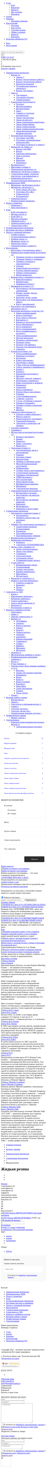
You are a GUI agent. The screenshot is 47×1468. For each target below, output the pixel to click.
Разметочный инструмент (28, 268)
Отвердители (22, 194)
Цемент (19, 590)
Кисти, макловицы (25, 304)
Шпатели (21, 446)
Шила (19, 408)
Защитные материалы (26, 154)
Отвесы (19, 266)
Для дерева (21, 95)
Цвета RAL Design (9, 1024)
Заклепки (21, 637)
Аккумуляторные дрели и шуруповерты (27, 451)
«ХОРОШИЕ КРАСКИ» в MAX (14, 877)
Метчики (20, 376)
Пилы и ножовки (24, 390)
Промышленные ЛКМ (15, 1294)
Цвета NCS (6, 1055)
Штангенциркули (24, 275)
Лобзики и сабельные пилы (28, 461)
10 (42, 738)
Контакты (15, 14)
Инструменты (12, 1308)
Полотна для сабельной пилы (29, 347)
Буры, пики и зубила (26, 318)
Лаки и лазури (23, 156)
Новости (14, 10)
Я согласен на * (22, 1276)
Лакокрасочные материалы (17, 1292)
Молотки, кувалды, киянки (28, 378)
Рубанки (20, 394)
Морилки (20, 160)
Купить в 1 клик (8, 1227)
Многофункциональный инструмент (26, 465)
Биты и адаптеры (24, 315)
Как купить (16, 28)
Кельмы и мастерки (25, 437)
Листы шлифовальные (26, 354)
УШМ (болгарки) (24, 477)
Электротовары (12, 1321)
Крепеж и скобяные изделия (18, 1314)
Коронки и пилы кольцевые (29, 322)
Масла (19, 158)
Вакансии (15, 7)
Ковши (19, 439)
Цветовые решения (19, 21)
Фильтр (4, 1184)
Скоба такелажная (24, 688)
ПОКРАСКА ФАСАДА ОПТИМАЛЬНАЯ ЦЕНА (22, 907)
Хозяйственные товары (16, 1319)
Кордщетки (22, 320)
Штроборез (21, 486)
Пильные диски (23, 342)
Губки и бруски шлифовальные (30, 365)
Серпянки (21, 554)
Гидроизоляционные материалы (19, 1301)
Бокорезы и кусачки (25, 356)
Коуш (19, 677)
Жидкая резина (23, 109)
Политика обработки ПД (16, 39)
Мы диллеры (16, 12)
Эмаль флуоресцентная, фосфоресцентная (26, 132)
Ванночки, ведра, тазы (26, 297)
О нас (8, 3)
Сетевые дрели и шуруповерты (30, 470)
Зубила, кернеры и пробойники (30, 367)
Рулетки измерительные (27, 270)
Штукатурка (22, 576)
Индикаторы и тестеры (26, 493)
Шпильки (20, 648)
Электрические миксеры (27, 488)
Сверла (20, 349)
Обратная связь (7, 1379)
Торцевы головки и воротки (29, 405)
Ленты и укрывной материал (18, 1305)
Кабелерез (21, 504)
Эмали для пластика (25, 118)
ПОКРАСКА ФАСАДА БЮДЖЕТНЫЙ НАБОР (21, 920)
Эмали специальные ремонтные (30, 122)
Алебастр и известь (24, 583)
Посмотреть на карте (10, 1358)
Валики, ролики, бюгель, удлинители (26, 294)
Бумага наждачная (24, 360)
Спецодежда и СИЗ (14, 1312)
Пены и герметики (14, 1296)
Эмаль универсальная (25, 127)
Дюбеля (20, 634)
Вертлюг (20, 670)
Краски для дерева (25, 91)
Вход (8, 43)
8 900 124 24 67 (7, 57)
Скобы (19, 643)
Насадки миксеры (24, 338)
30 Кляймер (21, 621)
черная (9, 1238)
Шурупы (20, 650)
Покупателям (11, 23)
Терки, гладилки (24, 443)
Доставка (15, 25)
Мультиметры (22, 506)
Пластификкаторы (24, 533)
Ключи (20, 372)
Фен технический (24, 479)
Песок (19, 587)
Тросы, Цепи (22, 693)
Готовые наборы (8, 902)
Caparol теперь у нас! (10, 882)
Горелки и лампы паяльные (28, 414)
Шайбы (20, 646)
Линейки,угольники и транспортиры (25, 262)
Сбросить (34, 859)
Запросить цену (23, 1453)
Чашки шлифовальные (26, 313)
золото (9, 1236)
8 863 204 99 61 (7, 1381)
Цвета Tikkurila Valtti (9, 1109)
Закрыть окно (7, 1429)
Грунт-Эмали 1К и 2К (26, 190)
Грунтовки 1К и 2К (25, 192)
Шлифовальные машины (27, 484)
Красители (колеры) (25, 84)
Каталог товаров (8, 68)
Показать (12, 859)
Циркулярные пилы (25, 482)
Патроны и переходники (27, 340)
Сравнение (20, 1227)
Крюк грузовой (23, 682)
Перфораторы (22, 468)
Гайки (19, 628)
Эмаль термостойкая (25, 124)
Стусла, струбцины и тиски (28, 401)
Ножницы (21, 385)
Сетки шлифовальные (26, 396)
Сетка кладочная (23, 556)
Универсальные (23, 100)
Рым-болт (20, 684)
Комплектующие (24, 279)
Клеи (8, 1299)
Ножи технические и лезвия (29, 383)
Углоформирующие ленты (28, 560)
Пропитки (21, 163)
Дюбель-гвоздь (23, 632)
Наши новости (7, 866)
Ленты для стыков (24, 551)
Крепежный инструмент (27, 374)
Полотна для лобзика (26, 345)
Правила (20, 441)
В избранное (6, 1230)
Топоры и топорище (25, 403)
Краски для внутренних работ (30, 79)
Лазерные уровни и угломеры (29, 259)
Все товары (12, 814)
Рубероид (20, 542)
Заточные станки (23, 457)
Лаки (18, 111)
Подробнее (5, 1225)
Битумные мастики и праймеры (19, 1303)
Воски (19, 151)
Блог (13, 5)
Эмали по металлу (24, 120)
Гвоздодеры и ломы (25, 363)
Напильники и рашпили (27, 381)
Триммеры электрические (27, 475)
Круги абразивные (25, 324)
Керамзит (20, 585)
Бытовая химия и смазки (16, 1317)
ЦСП (18, 522)
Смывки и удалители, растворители (25, 114)
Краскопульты (22, 459)
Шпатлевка (21, 574)
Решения (10, 19)
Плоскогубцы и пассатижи (28, 392)
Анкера (20, 623)
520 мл (9, 1251)
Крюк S (19, 679)
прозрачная (11, 1241)
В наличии (12, 810)
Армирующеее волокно (26, 527)
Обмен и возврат (18, 32)
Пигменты (21, 531)
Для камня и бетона (25, 97)
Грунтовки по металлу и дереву (30, 145)
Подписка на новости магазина (14, 886)
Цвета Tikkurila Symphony (12, 1084)
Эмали (20, 77)
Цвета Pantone (7, 963)
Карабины (21, 675)
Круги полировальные (26, 329)
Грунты (20, 104)
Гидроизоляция (23, 529)
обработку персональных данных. (30, 1425)
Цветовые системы (9, 958)
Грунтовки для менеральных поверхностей (28, 141)
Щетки (20, 410)
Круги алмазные (24, 327)
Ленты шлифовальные (26, 336)
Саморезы (21, 641)
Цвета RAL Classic (9, 1012)
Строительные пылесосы (27, 473)
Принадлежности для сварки (29, 419)
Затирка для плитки (25, 569)
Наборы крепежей (24, 639)
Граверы (20, 455)
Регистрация (11, 45)
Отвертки (21, 387)
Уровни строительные (26, 273)
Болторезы (21, 358)
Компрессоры (22, 282)
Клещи (20, 369)
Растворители (22, 196)
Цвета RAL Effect (8, 1039)
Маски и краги (23, 417)
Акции (9, 16)
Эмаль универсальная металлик (30, 129)
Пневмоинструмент (25, 284)
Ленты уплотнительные (27, 549)
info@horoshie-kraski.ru (10, 1383)
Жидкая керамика (24, 106)
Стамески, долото (24, 399)
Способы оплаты (18, 30)
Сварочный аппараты (25, 421)
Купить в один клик (29, 1427)
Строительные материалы (17, 1310)
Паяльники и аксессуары (27, 509)
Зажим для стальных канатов (29, 673)
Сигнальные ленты (24, 558)
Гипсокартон (22, 515)
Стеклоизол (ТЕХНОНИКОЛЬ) (30, 545)
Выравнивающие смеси (26, 565)
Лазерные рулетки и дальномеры (30, 257)
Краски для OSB (23, 149)
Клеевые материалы (25, 572)
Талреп (19, 691)
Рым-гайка (21, 686)
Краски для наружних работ (29, 82)
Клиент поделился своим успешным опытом (20, 952)
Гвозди (20, 630)
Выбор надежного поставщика (14, 871)
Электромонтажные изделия (29, 727)
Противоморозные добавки (28, 536)
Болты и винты (23, 626)
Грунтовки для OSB (25, 138)
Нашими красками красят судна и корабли (19, 934)
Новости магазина (12, 897)
